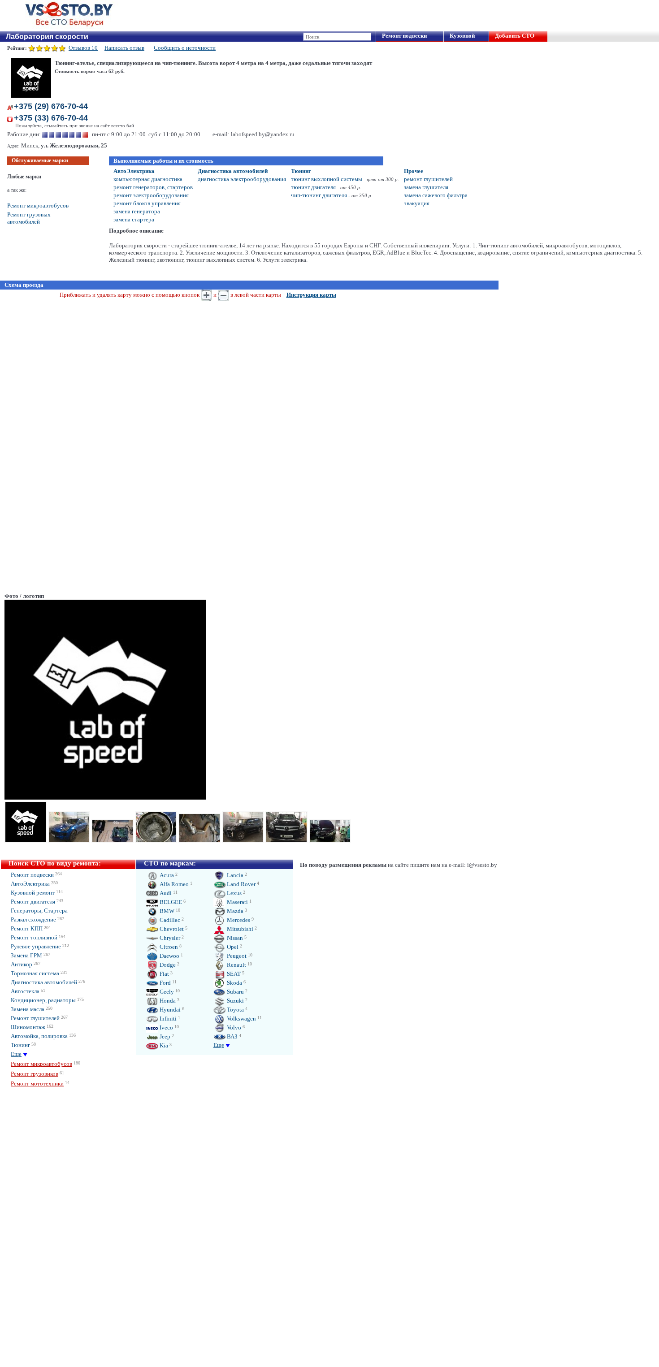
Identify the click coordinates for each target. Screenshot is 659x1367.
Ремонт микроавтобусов (38, 205)
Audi (165, 893)
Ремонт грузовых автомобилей (29, 218)
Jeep (164, 1036)
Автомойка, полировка (39, 1036)
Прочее (413, 171)
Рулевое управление (36, 946)
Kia (163, 1045)
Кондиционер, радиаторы (43, 1000)
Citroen (168, 946)
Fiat (163, 973)
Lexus (233, 893)
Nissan (234, 937)
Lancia (234, 875)
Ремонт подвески (404, 35)
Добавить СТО (514, 35)
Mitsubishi (239, 929)
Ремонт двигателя (33, 901)
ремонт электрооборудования (151, 195)
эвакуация (416, 203)
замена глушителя (426, 187)
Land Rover (240, 884)
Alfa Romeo (173, 884)
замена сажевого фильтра (436, 195)
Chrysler (169, 937)
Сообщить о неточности (185, 47)
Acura (166, 875)
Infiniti (167, 1018)
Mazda (234, 911)
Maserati (236, 902)
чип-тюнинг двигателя (319, 195)
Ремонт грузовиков (34, 1073)
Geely (166, 991)
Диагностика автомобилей (233, 171)
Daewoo (168, 955)
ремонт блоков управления (147, 203)
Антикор (21, 964)
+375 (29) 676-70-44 (51, 106)
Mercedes (237, 920)
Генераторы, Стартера (39, 910)
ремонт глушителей (428, 179)
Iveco (165, 1027)
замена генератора (136, 211)
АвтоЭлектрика (134, 171)
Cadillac (169, 920)
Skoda (233, 982)
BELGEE (170, 902)
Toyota (234, 1009)
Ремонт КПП (27, 928)
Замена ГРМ (26, 955)
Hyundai (169, 1009)
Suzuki (234, 1000)
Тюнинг (301, 171)
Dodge (167, 964)
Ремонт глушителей (35, 1018)
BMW (166, 911)
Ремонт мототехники (37, 1083)
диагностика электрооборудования (242, 179)
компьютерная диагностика (147, 179)
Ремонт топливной (34, 937)
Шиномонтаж (28, 1027)
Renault (235, 964)
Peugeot (236, 955)
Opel (231, 946)
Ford (164, 982)
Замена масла (27, 1009)
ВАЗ (231, 1036)
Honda (167, 1000)
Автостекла (25, 991)
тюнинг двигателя (313, 187)
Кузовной (462, 35)
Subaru (234, 991)
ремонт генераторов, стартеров (153, 187)
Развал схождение (33, 919)
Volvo (233, 1027)
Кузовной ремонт (33, 892)
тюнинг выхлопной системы (326, 179)
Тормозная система (35, 973)
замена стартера (133, 219)
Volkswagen (240, 1018)
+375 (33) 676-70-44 (51, 117)
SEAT (233, 973)
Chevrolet (171, 929)
